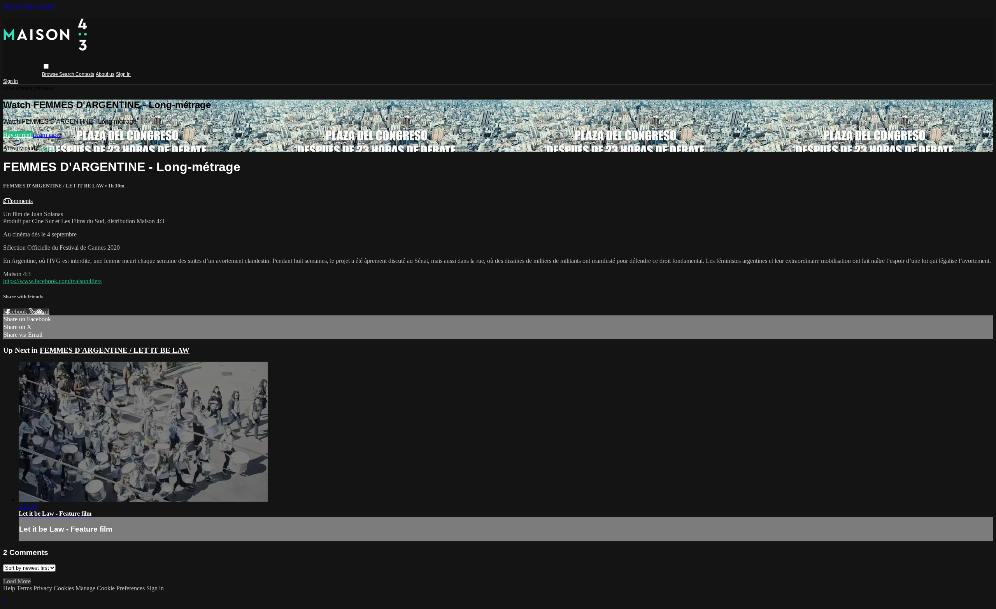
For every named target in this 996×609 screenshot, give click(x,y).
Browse (50, 74)
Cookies (64, 588)
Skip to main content (28, 6)
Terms (25, 588)
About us (105, 74)
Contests (84, 74)
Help (10, 588)
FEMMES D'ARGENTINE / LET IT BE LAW (54, 186)
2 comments (18, 201)
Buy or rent (18, 134)
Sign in (123, 74)
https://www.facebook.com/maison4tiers (52, 281)
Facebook (16, 311)
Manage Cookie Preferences (110, 588)
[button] (46, 66)
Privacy (43, 588)
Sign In (10, 81)
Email (42, 311)
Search (67, 74)
